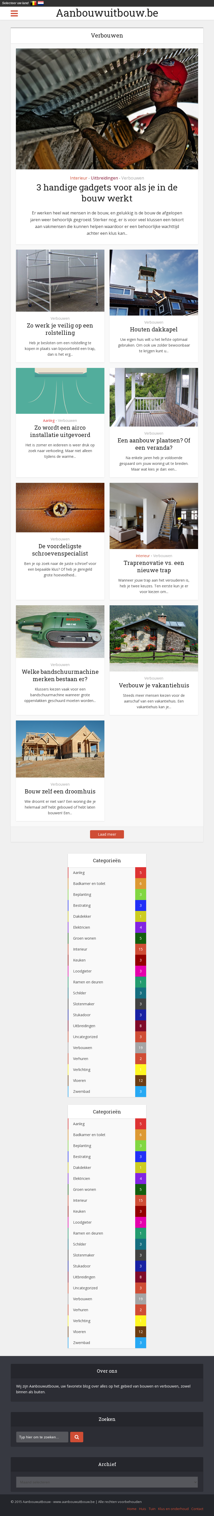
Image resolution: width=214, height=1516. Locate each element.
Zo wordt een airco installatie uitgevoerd (60, 431)
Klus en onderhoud (173, 1508)
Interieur (78, 178)
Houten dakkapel (154, 329)
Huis (142, 1508)
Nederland (41, 3)
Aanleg (49, 420)
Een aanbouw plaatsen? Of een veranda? (154, 443)
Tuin (152, 1508)
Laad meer (107, 834)
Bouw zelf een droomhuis (60, 791)
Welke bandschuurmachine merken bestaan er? (60, 675)
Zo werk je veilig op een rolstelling (60, 329)
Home (131, 1508)
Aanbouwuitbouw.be (107, 12)
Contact (197, 1508)
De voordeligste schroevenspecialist (60, 549)
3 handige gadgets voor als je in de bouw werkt (107, 192)
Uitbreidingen (104, 178)
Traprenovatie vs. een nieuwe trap (153, 566)
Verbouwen (132, 178)
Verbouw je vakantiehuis (154, 685)
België (33, 3)
